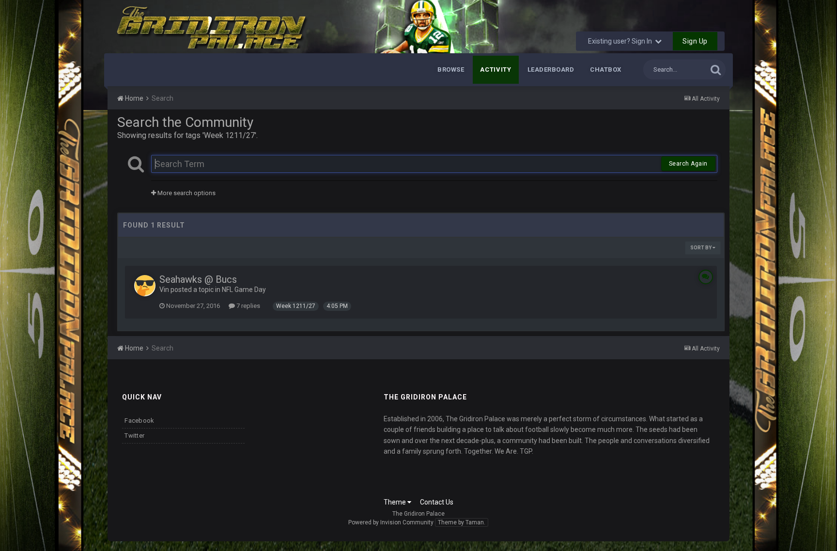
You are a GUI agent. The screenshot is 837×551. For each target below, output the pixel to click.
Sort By (701, 247)
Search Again (688, 163)
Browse (450, 69)
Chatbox (605, 69)
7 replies (247, 305)
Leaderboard (550, 69)
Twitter (134, 435)
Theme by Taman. (461, 522)
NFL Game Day (244, 289)
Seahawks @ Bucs (198, 279)
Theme (395, 502)
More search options (186, 193)
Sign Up (695, 41)
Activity (495, 69)
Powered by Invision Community (391, 522)
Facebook (139, 420)
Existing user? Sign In (621, 41)
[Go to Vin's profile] (145, 286)
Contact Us (436, 502)
